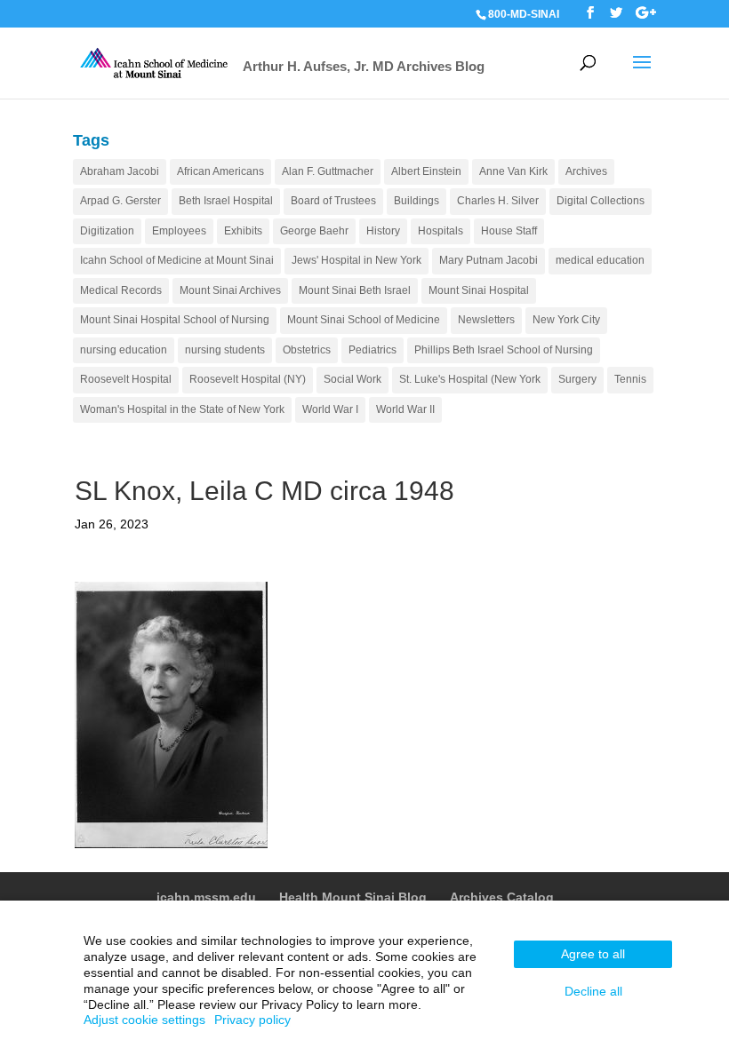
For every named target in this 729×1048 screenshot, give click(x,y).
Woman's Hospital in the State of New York (182, 409)
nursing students (225, 350)
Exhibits (243, 231)
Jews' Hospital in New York (356, 260)
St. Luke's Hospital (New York (470, 379)
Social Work (352, 379)
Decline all (593, 991)
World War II (405, 409)
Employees (179, 231)
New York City (566, 320)
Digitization (107, 231)
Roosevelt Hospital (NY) (247, 379)
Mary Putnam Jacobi (488, 260)
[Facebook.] (590, 13)
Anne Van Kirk (513, 171)
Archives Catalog (502, 897)
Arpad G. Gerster (120, 201)
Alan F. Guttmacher (327, 171)
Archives (586, 171)
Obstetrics (307, 350)
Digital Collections (601, 201)
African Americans (220, 171)
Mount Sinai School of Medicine (363, 320)
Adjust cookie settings (144, 1019)
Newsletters (486, 320)
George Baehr (314, 231)
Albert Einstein (426, 171)
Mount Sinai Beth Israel (355, 290)
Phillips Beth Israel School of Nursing (503, 350)
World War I (330, 409)
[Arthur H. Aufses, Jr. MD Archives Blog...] (155, 61)
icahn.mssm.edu (206, 897)
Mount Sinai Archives (230, 290)
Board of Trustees (333, 201)
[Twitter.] (616, 13)
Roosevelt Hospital (126, 379)
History (383, 231)
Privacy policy (252, 1019)
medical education (600, 260)
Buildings (416, 201)
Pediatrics (372, 350)
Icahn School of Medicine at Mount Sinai (177, 260)
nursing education (123, 350)
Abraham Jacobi (119, 171)
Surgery (577, 379)
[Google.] (646, 13)
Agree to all (593, 954)
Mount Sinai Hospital (479, 290)
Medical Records (121, 290)
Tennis (630, 379)
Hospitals (440, 231)
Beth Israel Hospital (226, 201)
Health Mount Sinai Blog (353, 897)
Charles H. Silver (498, 201)
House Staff (509, 231)
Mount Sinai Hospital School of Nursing (174, 320)
